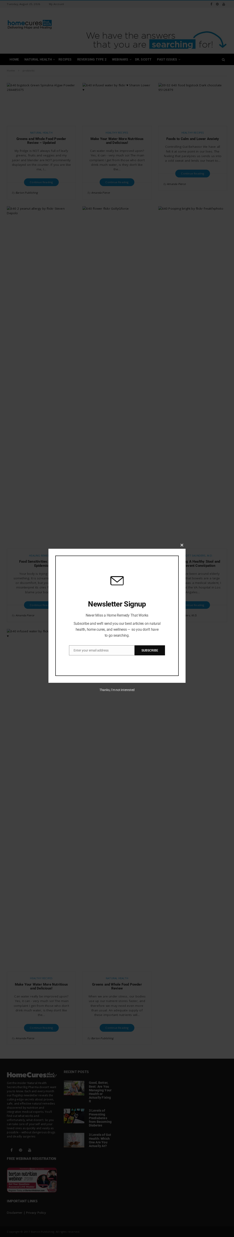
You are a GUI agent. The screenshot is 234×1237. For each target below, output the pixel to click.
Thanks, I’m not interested (117, 690)
